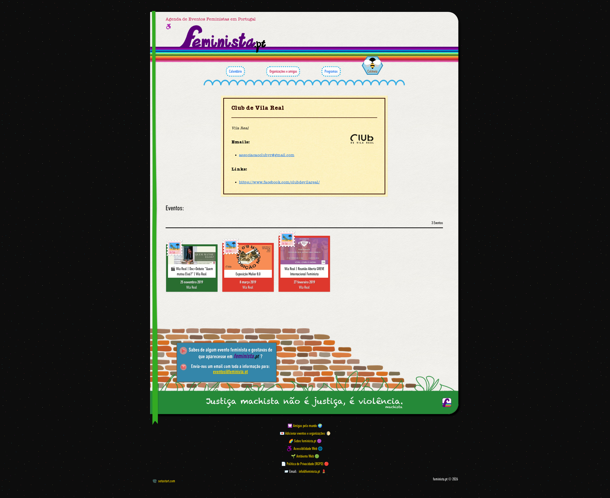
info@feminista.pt (309, 471)
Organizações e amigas (283, 71)
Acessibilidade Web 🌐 (308, 448)
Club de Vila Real (257, 108)
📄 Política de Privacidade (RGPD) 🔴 (305, 464)
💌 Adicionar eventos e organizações (302, 433)
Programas (331, 71)
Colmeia (372, 71)
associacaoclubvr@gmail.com (266, 155)
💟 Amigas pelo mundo (302, 425)
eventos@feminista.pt (230, 371)
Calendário (235, 71)
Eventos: (175, 208)
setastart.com (166, 481)
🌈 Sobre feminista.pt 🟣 (305, 441)
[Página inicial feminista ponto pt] (223, 39)
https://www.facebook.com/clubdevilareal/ (279, 182)
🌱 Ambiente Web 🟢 (305, 456)
